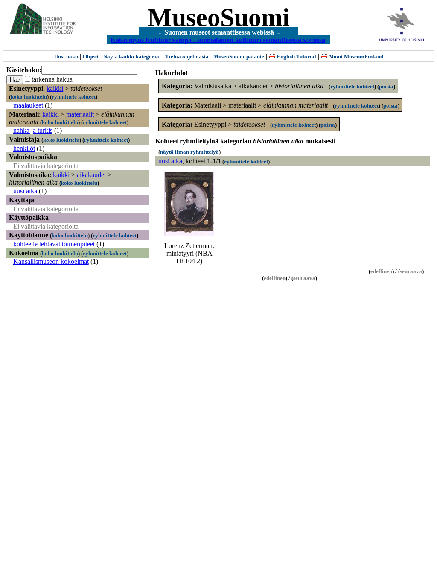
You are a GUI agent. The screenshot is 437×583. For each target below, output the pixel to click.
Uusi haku (66, 56)
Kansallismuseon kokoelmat (51, 261)
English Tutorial (295, 56)
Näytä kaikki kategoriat (132, 56)
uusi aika (25, 191)
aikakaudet (91, 174)
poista (386, 86)
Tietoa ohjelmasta (187, 56)
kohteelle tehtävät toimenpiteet (54, 244)
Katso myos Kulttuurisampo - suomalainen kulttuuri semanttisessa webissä (218, 39)
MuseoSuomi (219, 17)
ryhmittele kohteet (74, 96)
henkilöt (24, 148)
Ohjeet (91, 56)
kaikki (55, 88)
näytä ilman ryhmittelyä (189, 152)
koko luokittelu (29, 96)
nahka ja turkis (32, 130)
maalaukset (28, 105)
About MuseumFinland (355, 56)
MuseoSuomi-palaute (238, 56)
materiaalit (80, 114)
